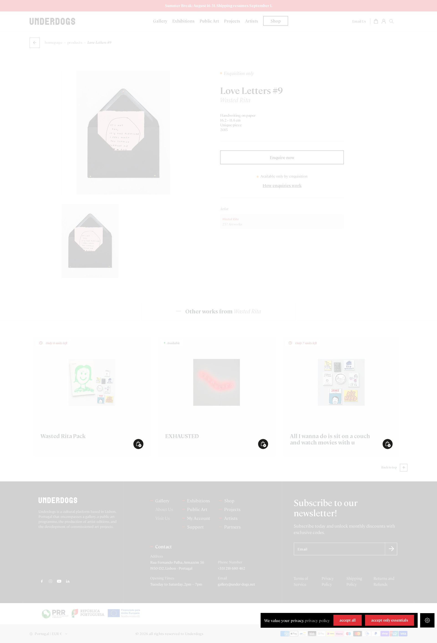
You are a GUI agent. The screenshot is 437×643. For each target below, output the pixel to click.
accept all (347, 620)
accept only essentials (389, 620)
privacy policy (317, 620)
